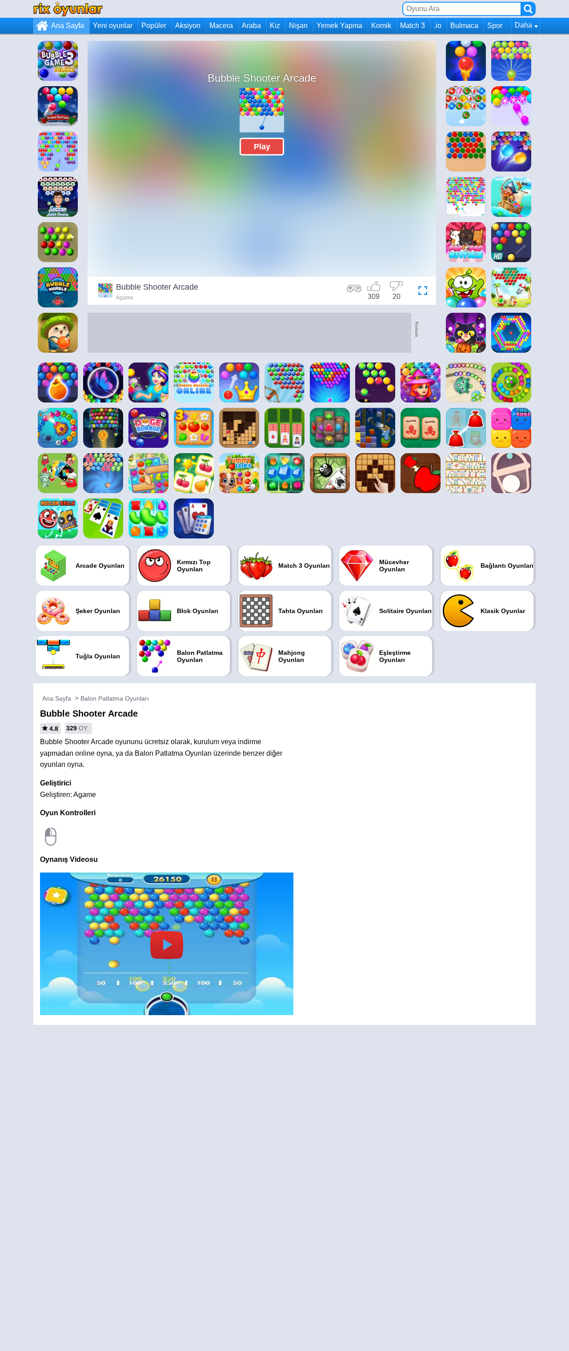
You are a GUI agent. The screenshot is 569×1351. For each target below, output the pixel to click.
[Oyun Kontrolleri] (354, 292)
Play (262, 146)
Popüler (153, 25)
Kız (275, 25)
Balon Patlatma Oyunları (114, 698)
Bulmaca (464, 25)
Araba (251, 25)
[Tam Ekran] (420, 292)
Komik (381, 25)
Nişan (298, 25)
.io (437, 25)
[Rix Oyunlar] (68, 8)
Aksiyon (187, 25)
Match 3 (412, 25)
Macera (221, 25)
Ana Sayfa (67, 25)
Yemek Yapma (339, 25)
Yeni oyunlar (112, 25)
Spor (494, 25)
